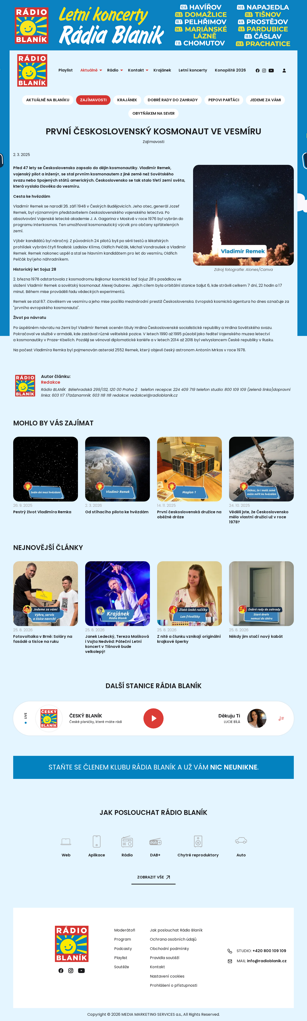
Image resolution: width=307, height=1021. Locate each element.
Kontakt (157, 967)
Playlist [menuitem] (66, 70)
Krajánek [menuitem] (162, 70)
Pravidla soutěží (164, 958)
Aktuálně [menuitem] (89, 70)
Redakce (50, 382)
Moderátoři (124, 930)
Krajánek (127, 100)
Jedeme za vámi (265, 100)
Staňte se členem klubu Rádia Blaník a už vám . (153, 767)
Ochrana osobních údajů (173, 939)
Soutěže (121, 967)
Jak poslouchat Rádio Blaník (176, 930)
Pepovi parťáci (223, 100)
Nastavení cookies (167, 976)
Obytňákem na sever (153, 113)
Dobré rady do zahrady (173, 100)
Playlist (120, 958)
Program (122, 939)
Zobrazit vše (150, 877)
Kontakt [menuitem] (136, 70)
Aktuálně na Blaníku (47, 100)
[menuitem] (284, 70)
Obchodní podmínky (169, 948)
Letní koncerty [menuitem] (193, 70)
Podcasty (123, 948)
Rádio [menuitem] (112, 70)
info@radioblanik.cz (267, 961)
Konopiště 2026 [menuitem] (230, 70)
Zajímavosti (93, 100)
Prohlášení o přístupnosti (173, 985)
